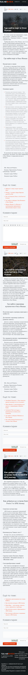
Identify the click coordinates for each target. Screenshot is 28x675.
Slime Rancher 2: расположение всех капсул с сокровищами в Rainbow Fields (15, 406)
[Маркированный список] (18, 225)
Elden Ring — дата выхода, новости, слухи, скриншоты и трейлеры (15, 606)
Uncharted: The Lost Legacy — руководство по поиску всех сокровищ (13, 411)
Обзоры (17, 657)
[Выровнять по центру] (13, 225)
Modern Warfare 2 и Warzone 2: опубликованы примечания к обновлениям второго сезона (14, 206)
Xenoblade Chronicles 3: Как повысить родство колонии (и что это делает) (15, 401)
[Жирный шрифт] (4, 225)
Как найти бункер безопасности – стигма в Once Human (14, 420)
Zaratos (12, 9)
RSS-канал (21, 652)
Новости (17, 1)
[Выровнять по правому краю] (15, 225)
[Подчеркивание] (8, 225)
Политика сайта (23, 655)
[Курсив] (6, 225)
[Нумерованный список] (20, 225)
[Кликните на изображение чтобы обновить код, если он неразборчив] (14, 244)
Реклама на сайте (23, 653)
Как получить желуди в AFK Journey (15, 603)
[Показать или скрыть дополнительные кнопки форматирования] (22, 225)
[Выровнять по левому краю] (11, 225)
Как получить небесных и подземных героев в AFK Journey (15, 614)
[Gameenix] (6, 1)
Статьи (24, 1)
